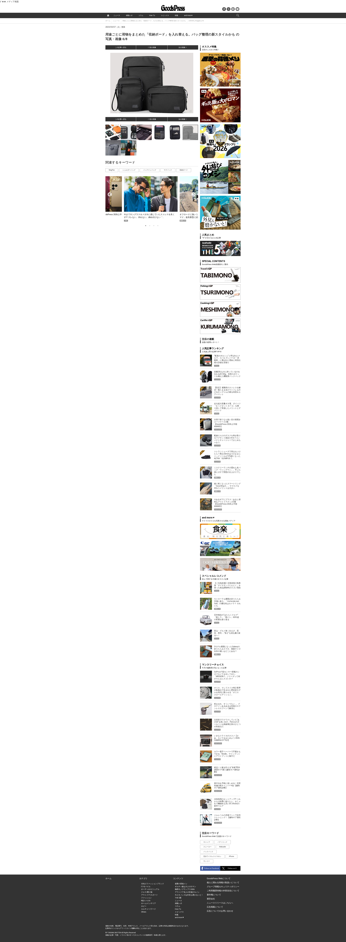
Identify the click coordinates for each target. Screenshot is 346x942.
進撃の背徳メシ (181, 884)
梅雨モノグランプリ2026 (184, 889)
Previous (108, 193)
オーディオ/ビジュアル (150, 889)
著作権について (214, 895)
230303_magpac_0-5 (196, 21)
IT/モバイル (145, 887)
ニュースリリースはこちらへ (220, 903)
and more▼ (188, 15)
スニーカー (207, 847)
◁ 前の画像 (151, 47)
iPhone (231, 856)
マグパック (168, 170)
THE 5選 (178, 898)
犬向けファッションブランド (152, 884)
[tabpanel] (152, 199)
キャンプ (206, 842)
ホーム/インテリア (148, 903)
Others (143, 912)
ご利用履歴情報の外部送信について (223, 890)
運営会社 (211, 899)
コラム (140, 15)
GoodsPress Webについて (218, 878)
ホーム (107, 21)
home (108, 15)
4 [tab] (158, 225)
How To (152, 15)
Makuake (222, 847)
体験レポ (129, 15)
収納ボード (184, 170)
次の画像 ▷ (183, 47)
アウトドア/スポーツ (149, 895)
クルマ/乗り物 (146, 892)
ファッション (146, 898)
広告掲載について (215, 907)
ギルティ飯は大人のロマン (185, 887)
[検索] (238, 15)
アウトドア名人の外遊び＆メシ (187, 892)
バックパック (208, 852)
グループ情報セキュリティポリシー (223, 886)
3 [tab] (153, 225)
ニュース (117, 15)
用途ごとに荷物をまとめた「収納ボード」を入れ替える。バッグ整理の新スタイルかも (154, 21)
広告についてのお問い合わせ (220, 911)
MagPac (112, 170)
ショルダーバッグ (128, 170)
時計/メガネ (146, 901)
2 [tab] (149, 225)
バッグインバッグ (149, 170)
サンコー (206, 861)
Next (192, 193)
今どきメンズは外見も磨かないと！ (189, 895)
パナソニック (222, 842)
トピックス (165, 15)
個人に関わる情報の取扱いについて (223, 882)
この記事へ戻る (120, 47)
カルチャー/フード (148, 909)
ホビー (143, 906)
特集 (176, 15)
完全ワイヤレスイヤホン (212, 856)
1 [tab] (145, 225)
